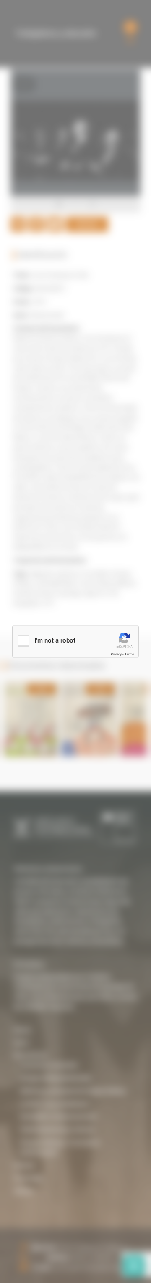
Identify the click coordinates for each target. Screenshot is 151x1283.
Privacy (116, 654)
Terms (129, 654)
